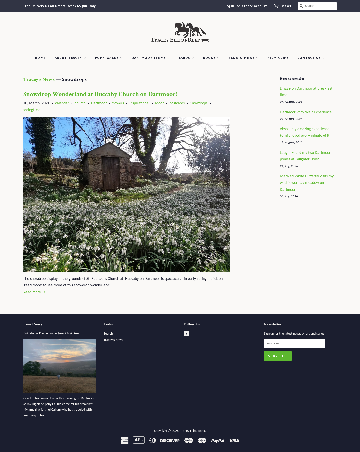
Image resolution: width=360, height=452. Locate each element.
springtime (31, 110)
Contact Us (309, 58)
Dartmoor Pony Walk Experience (306, 112)
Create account (254, 6)
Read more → (34, 292)
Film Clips (278, 58)
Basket (286, 6)
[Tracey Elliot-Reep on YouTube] (186, 335)
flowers (118, 103)
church (80, 103)
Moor (159, 103)
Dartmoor (99, 103)
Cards (185, 58)
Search (108, 333)
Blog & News (242, 58)
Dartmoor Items (149, 58)
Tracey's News (39, 79)
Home (40, 58)
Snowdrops (198, 103)
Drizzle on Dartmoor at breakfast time (51, 333)
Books (210, 58)
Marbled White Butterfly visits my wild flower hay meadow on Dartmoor (307, 183)
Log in (229, 6)
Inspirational (139, 103)
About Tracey (69, 58)
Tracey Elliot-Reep (192, 431)
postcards (177, 103)
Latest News (32, 324)
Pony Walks (107, 58)
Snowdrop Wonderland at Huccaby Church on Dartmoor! (100, 94)
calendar (62, 103)
